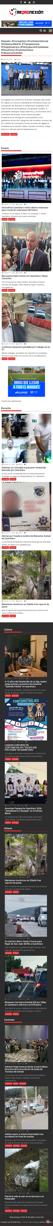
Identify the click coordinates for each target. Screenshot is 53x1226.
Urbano (12, 616)
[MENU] (50, 30)
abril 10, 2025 (11, 1063)
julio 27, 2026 (11, 742)
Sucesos (13, 479)
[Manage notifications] (48, 1222)
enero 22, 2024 (11, 1131)
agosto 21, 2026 (9, 204)
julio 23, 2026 (11, 805)
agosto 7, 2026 (11, 678)
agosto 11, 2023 (12, 1193)
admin (18, 59)
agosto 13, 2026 (12, 999)
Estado (4, 219)
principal (14, 134)
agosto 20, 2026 (12, 938)
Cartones (8, 1083)
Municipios (5, 134)
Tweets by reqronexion (11, 401)
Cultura (8, 695)
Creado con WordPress (10, 1222)
